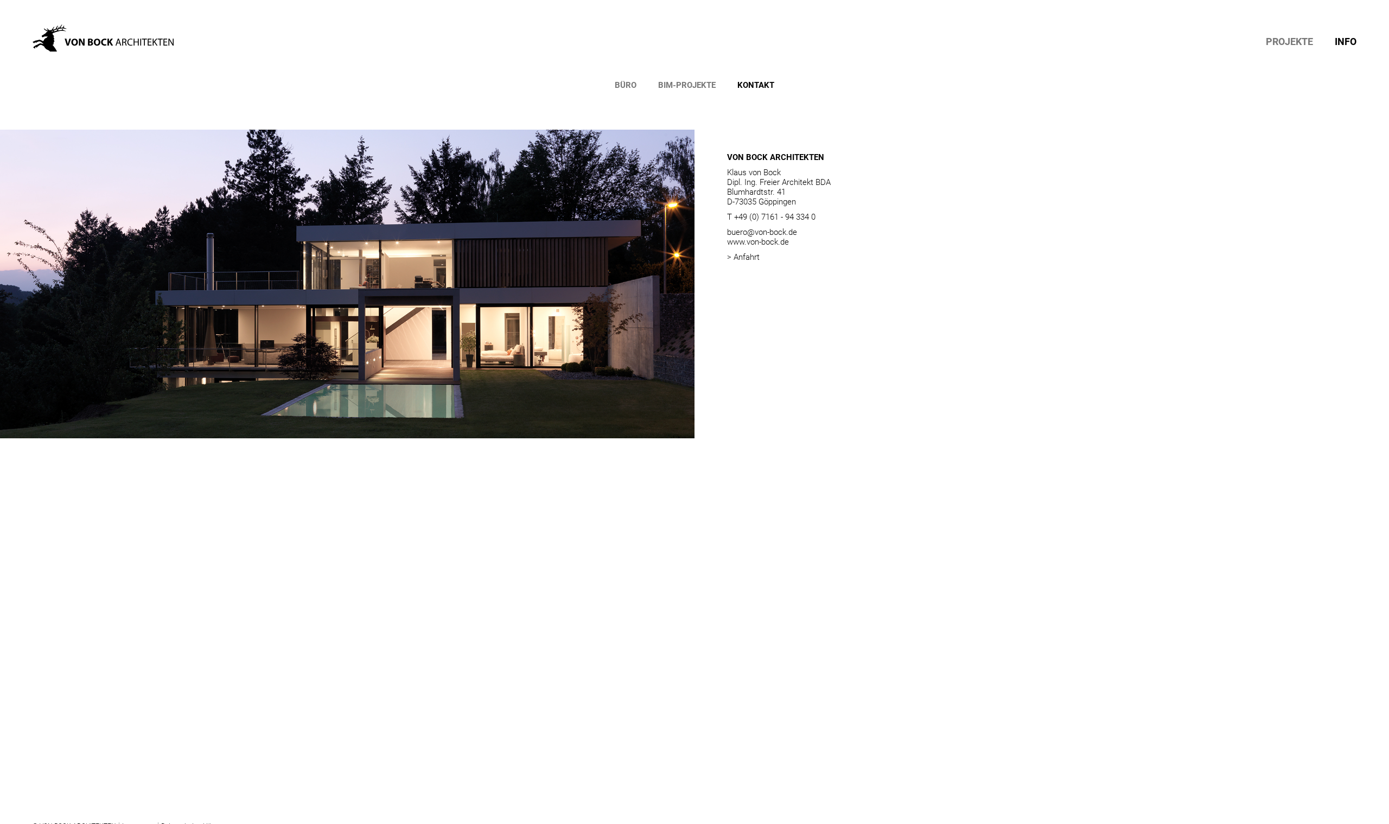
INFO (1345, 42)
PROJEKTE (1289, 42)
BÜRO (625, 85)
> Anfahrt (743, 257)
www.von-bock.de (758, 242)
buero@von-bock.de (762, 232)
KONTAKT (755, 85)
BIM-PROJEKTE (687, 85)
